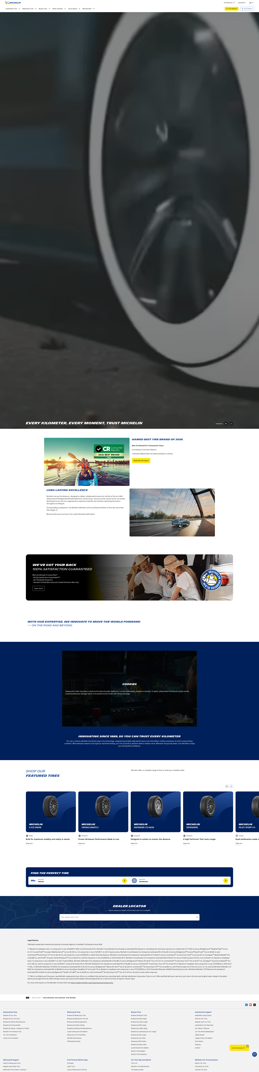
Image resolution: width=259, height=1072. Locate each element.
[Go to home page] (13, 2)
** (57, 510)
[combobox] (129, 917)
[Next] (231, 786)
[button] (79, 881)
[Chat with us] (254, 1054)
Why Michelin (36, 998)
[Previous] (227, 786)
